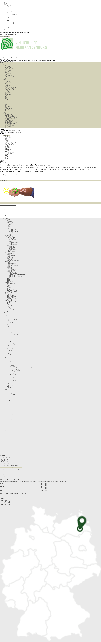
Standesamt (9, 16)
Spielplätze (11, 241)
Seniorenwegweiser (12, 249)
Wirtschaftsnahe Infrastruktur (10, 118)
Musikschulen (9, 259)
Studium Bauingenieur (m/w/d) (14, 370)
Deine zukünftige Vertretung (14, 377)
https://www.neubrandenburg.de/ (10, 465)
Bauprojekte (9, 266)
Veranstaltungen (8, 106)
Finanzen (8, 15)
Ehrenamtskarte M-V (12, 229)
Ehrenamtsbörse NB (12, 230)
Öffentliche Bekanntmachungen (12, 12)
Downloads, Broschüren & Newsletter (11, 122)
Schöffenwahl (11, 232)
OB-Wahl (8, 386)
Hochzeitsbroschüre (10, 354)
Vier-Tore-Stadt (7, 66)
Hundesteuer (9, 338)
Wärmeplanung (9, 285)
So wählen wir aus (12, 376)
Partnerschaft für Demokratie (12, 290)
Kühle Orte (9, 287)
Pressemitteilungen (12, 22)
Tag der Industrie (8, 124)
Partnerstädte (9, 224)
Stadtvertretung (9, 6)
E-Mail (5, 210)
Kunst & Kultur (9, 294)
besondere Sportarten (11, 405)
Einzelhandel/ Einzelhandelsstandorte (14, 432)
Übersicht (4, 216)
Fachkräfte (7, 119)
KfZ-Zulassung (9, 20)
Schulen (10, 240)
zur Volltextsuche (6, 30)
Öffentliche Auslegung (13, 272)
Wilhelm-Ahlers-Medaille (13, 231)
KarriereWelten (9, 444)
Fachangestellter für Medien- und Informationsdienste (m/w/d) (20, 367)
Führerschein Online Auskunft (12, 334)
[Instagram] (4, 53)
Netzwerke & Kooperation (9, 121)
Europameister (11, 403)
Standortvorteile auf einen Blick (12, 433)
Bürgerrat (8, 227)
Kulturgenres (7, 107)
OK (1, 36)
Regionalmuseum (10, 391)
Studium (8, 256)
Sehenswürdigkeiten (10, 417)
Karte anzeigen (11, 467)
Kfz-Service (9, 333)
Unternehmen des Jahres (9, 120)
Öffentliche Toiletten (10, 426)
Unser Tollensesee (10, 223)
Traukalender (9, 353)
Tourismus (7, 109)
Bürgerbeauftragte (10, 325)
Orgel (10, 398)
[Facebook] (1, 53)
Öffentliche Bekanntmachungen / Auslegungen (11, 57)
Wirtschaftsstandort (8, 114)
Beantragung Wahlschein (11, 380)
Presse (8, 21)
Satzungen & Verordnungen (12, 13)
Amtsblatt (8, 24)
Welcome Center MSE (11, 442)
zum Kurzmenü (5, 29)
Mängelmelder (9, 327)
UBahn (8, 304)
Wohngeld (8, 340)
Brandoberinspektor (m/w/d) (14, 369)
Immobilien (9, 438)
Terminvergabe (9, 11)
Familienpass (11, 238)
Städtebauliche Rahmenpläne (12, 265)
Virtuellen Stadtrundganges (31, 177)
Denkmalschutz (9, 280)
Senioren (8, 245)
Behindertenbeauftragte (11, 321)
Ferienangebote (9, 299)
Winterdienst (9, 307)
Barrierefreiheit (5, 215)
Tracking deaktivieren (6, 36)
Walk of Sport (9, 400)
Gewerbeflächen (10, 437)
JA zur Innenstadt (8, 67)
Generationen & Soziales (9, 68)
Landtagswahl (9, 383)
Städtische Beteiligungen (9, 125)
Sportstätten (9, 406)
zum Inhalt (4, 2)
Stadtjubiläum (9, 226)
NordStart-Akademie (10, 289)
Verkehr (8, 339)
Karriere (8, 25)
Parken (6, 110)
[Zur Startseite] (24, 50)
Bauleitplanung (9, 271)
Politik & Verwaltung (8, 5)
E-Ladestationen (10, 308)
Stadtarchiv (9, 395)
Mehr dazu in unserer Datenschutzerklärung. (8, 34)
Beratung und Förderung (11, 436)
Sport (6, 105)
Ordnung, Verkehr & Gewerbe (12, 14)
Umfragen (8, 26)
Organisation (9, 317)
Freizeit (6, 74)
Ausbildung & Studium (11, 365)
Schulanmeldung (12, 255)
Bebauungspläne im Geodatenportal (15, 276)
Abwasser (8, 279)
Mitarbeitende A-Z (10, 318)
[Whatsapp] (8, 53)
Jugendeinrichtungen (13, 244)
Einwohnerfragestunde (11, 344)
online (23, 167)
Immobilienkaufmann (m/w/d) (14, 371)
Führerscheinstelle (10, 19)
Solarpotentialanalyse (11, 283)
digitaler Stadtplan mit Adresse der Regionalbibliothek (12, 174)
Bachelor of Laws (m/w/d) (13, 368)
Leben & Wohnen (4, 65)
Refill (8, 286)
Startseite (2, 132)
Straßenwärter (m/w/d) (13, 374)
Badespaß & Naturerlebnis (11, 296)
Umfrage (33, 167)
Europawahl (9, 381)
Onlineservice (9, 10)
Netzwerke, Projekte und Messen (13, 260)
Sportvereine (9, 404)
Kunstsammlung (10, 392)
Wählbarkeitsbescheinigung (12, 345)
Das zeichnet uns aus (13, 375)
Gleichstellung (9, 250)
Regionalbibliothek (10, 393)
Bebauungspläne (12, 275)
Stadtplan (8, 28)
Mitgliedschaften (10, 326)
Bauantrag (9, 337)
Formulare (9, 329)
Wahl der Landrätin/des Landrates (13, 385)
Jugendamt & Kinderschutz (14, 242)
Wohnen (8, 262)
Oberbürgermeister (10, 7)
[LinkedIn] (6, 53)
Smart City (6, 78)
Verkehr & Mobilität (8, 75)
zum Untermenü (5, 4)
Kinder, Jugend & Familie (11, 237)
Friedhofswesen (10, 17)
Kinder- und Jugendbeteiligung (12, 323)
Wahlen (8, 27)
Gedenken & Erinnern (8, 108)
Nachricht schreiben (4, 467)
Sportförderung (9, 407)
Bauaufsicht (9, 278)
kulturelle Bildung (10, 258)
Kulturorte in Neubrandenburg (8, 176)
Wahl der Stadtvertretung (11, 387)
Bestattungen (9, 356)
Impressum (5, 213)
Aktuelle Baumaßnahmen (11, 301)
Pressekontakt (11, 23)
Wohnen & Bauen (8, 70)
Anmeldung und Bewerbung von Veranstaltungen (16, 410)
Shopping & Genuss (10, 297)
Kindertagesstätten (10, 253)
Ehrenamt (8, 228)
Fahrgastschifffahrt (10, 419)
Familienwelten (11, 243)
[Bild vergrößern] (18, 200)
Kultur (6, 104)
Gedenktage (9, 415)
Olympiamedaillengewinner (14, 401)
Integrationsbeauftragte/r (11, 324)
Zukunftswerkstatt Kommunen (12, 291)
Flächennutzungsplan (13, 273)
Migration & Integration (11, 251)
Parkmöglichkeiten (6, 175)
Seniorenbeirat (11, 246)
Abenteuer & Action (10, 295)
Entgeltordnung (9, 408)
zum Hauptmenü (6, 3)
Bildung (6, 69)
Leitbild (8, 220)
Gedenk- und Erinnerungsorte (12, 414)
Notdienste (9, 330)
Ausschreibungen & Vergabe (10, 123)
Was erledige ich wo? (10, 9)
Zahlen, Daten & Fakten (11, 431)
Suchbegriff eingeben (4, 130)
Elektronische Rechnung (11, 342)
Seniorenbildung (12, 247)
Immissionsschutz (10, 281)
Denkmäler (9, 412)
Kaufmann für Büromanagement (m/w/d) (16, 366)
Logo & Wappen (10, 222)
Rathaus (8, 8)
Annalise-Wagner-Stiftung (11, 394)
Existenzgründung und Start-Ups (11, 117)
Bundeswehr (9, 234)
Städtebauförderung (12, 269)
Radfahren (9, 302)
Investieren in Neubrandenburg (10, 116)
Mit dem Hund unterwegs (11, 298)
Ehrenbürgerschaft (10, 225)
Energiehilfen (9, 341)
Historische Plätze (10, 421)
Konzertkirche (9, 397)
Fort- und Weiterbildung (11, 257)
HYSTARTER (9, 284)
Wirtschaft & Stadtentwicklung (6, 113)
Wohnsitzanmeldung (10, 335)
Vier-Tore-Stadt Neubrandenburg (6, 457)
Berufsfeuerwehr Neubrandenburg (13, 319)
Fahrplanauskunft (10, 305)
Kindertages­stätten (12, 239)
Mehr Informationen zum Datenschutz (7, 61)
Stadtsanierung (9, 268)
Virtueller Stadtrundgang (11, 420)
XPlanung (10, 277)
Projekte (6, 72)
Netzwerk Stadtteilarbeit (9, 73)
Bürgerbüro (9, 18)
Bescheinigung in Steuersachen (12, 343)
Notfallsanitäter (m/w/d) (13, 373)
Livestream (9, 314)
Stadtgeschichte (10, 221)
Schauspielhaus (10, 396)
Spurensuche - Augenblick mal (12, 423)
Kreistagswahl (9, 384)
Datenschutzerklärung (7, 214)
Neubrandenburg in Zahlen (10, 76)
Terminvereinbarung (23, 471)
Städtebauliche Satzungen (11, 270)
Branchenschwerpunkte (9, 115)
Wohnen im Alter (12, 248)
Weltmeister (11, 402)
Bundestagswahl (10, 382)
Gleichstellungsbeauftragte (12, 322)
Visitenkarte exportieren (18, 467)
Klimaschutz (7, 71)
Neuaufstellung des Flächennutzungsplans (17, 274)
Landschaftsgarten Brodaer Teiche (13, 422)
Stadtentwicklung (8, 126)
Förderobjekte (9, 267)
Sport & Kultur (4, 103)
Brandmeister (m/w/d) (13, 372)
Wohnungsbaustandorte (11, 263)
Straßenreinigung (10, 306)
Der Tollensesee (10, 418)
